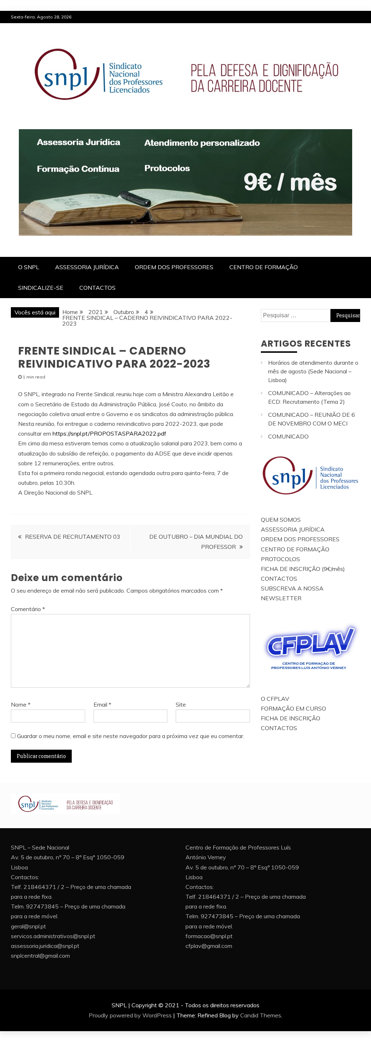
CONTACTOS (97, 287)
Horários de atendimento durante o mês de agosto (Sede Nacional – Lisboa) (313, 371)
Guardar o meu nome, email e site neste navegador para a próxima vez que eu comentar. (130, 736)
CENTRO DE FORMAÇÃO (263, 267)
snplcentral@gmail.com (40, 955)
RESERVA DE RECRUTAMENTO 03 (72, 536)
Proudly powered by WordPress (130, 1015)
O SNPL (28, 267)
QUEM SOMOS (281, 519)
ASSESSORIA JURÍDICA (87, 267)
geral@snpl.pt (28, 926)
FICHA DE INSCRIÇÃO (290, 718)
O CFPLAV (275, 698)
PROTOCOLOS (280, 559)
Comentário (28, 609)
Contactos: (25, 877)
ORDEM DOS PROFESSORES (174, 267)
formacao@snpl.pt (209, 936)
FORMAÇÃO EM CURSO (293, 708)
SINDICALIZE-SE (40, 287)
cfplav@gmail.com (209, 945)
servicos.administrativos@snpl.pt (53, 936)
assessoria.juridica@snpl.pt (45, 945)
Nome (20, 704)
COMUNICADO (288, 436)
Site (181, 704)
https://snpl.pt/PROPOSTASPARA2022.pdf (110, 433)
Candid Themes (260, 1015)
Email (102, 704)
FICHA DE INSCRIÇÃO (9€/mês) (303, 568)
